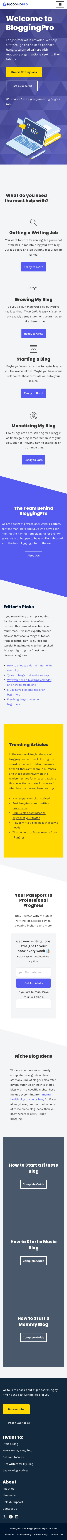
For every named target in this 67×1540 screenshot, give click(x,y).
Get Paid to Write (13, 1457)
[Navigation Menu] (60, 4)
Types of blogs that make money (28, 675)
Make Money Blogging (17, 1450)
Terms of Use (57, 1534)
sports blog (36, 1099)
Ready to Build (33, 393)
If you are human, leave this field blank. (34, 994)
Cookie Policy (41, 1534)
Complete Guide (33, 1337)
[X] (5, 1517)
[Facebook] (11, 1517)
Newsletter (9, 1495)
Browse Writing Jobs (24, 72)
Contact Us (10, 1508)
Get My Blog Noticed (16, 1470)
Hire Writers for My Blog (18, 1463)
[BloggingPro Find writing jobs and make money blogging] (15, 4)
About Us (34, 555)
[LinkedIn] (16, 1517)
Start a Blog (10, 1444)
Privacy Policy (24, 1534)
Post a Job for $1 (22, 86)
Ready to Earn (33, 459)
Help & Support (13, 1502)
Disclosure (9, 1534)
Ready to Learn (33, 267)
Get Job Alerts (33, 983)
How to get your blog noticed (31, 798)
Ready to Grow (33, 333)
